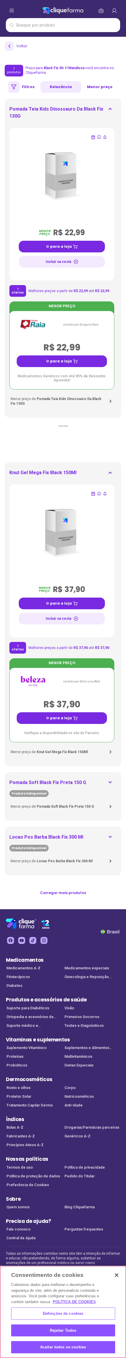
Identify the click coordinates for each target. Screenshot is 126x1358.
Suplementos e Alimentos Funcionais (86, 1048)
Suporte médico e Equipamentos (22, 1026)
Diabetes (14, 985)
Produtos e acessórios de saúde (46, 999)
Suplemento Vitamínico (26, 1047)
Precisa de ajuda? (28, 1221)
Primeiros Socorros (81, 1017)
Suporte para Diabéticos (27, 1008)
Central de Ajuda (20, 1238)
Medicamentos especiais (86, 968)
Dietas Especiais (78, 1065)
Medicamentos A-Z (23, 968)
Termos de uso (19, 1167)
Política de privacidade (84, 1167)
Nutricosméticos (79, 1096)
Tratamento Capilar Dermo (29, 1105)
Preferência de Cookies (27, 1185)
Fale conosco (18, 1229)
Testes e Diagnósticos (84, 1025)
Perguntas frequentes (83, 1229)
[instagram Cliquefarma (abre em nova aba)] (44, 940)
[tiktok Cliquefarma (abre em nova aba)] (33, 940)
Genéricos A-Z (77, 1136)
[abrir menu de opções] (12, 10)
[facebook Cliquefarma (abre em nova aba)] (10, 940)
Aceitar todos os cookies (63, 1347)
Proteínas (14, 1056)
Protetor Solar (18, 1096)
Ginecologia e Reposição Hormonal (86, 977)
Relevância (61, 86)
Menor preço (100, 86)
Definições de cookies (63, 1313)
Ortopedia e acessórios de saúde (30, 1017)
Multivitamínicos (78, 1056)
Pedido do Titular (79, 1176)
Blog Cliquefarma (79, 1207)
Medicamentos (25, 960)
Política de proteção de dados (33, 1176)
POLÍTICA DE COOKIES (74, 1302)
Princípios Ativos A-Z (25, 1145)
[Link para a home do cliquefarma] (63, 10)
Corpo (70, 1087)
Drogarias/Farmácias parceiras (91, 1127)
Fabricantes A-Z (20, 1136)
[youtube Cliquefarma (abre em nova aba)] (21, 940)
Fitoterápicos (18, 977)
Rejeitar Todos (63, 1330)
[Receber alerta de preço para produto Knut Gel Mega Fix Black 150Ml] (105, 493)
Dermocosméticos (29, 1079)
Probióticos (16, 1065)
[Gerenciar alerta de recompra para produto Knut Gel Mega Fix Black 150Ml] (93, 493)
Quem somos (18, 1207)
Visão (69, 1008)
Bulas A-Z (14, 1127)
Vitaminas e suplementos (38, 1039)
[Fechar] (116, 1275)
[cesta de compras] (114, 10)
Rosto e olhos (18, 1087)
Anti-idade (73, 1105)
